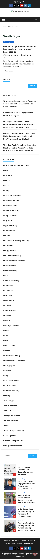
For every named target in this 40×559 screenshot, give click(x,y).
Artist (5, 170)
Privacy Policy (9, 543)
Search (6, 79)
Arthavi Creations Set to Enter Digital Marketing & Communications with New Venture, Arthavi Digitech (19, 136)
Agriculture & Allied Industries (16, 165)
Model (6, 331)
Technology (8, 401)
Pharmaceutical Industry (14, 361)
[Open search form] (36, 20)
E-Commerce (9, 231)
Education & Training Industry (16, 241)
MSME (5, 336)
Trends (6, 426)
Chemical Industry (11, 210)
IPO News (7, 306)
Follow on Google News (25, 543)
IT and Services (10, 311)
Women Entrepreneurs (13, 441)
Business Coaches (11, 200)
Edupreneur (8, 245)
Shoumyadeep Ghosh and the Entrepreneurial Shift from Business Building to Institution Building (19, 124)
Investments (8, 301)
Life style (7, 316)
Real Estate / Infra (11, 381)
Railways (7, 371)
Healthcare (8, 286)
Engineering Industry (12, 255)
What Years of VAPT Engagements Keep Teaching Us (10, 484)
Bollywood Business (12, 195)
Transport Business (11, 416)
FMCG (5, 276)
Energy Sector (9, 251)
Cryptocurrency (10, 225)
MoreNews (31, 554)
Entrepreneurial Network (14, 261)
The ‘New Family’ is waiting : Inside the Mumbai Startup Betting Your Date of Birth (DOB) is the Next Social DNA (19, 148)
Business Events (10, 205)
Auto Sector (8, 175)
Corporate (7, 220)
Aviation (6, 180)
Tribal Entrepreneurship (13, 431)
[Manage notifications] (35, 554)
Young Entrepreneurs (12, 446)
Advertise (15, 541)
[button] (3, 19)
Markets (6, 321)
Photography (9, 366)
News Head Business (12, 55)
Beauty (6, 190)
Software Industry (11, 391)
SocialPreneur (9, 386)
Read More (9, 71)
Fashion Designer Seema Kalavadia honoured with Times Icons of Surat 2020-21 (19, 49)
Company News (9, 42)
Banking (6, 185)
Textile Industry (10, 406)
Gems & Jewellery (11, 281)
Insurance (7, 296)
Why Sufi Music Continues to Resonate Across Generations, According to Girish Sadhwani (19, 104)
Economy (7, 235)
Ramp (5, 376)
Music (5, 341)
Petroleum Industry (11, 356)
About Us (7, 541)
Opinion (6, 351)
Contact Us (25, 541)
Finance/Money (10, 271)
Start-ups (7, 396)
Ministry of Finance (11, 326)
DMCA (32, 541)
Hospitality (8, 291)
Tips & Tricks (8, 411)
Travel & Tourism (10, 421)
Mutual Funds (9, 346)
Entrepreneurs (9, 266)
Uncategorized (9, 436)
